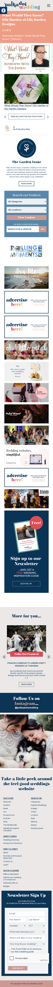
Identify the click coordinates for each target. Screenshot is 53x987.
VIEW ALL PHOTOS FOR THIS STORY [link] (26, 116)
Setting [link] (34, 822)
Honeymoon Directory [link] (12, 843)
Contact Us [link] (7, 861)
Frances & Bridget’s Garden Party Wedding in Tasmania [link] (26, 664)
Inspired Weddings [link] (38, 805)
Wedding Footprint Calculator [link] (11, 829)
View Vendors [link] (26, 217)
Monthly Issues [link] (37, 828)
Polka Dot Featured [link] (27, 654)
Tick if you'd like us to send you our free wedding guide (26, 950)
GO (42, 229)
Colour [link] (33, 812)
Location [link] (34, 815)
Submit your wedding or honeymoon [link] (12, 878)
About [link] (5, 853)
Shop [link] (5, 822)
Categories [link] (35, 802)
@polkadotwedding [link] (26, 707)
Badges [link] (6, 886)
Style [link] (33, 818)
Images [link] (34, 808)
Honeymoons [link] (9, 815)
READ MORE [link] (26, 184)
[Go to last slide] (4, 657)
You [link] (4, 812)
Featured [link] (7, 802)
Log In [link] (5, 865)
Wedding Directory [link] (11, 840)
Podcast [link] (6, 818)
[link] (3, 10)
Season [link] (34, 825)
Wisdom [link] (16, 39)
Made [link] (5, 808)
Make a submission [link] (11, 874)
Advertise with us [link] (10, 883)
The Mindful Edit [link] (10, 825)
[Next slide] (48, 657)
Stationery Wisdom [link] (13, 35)
